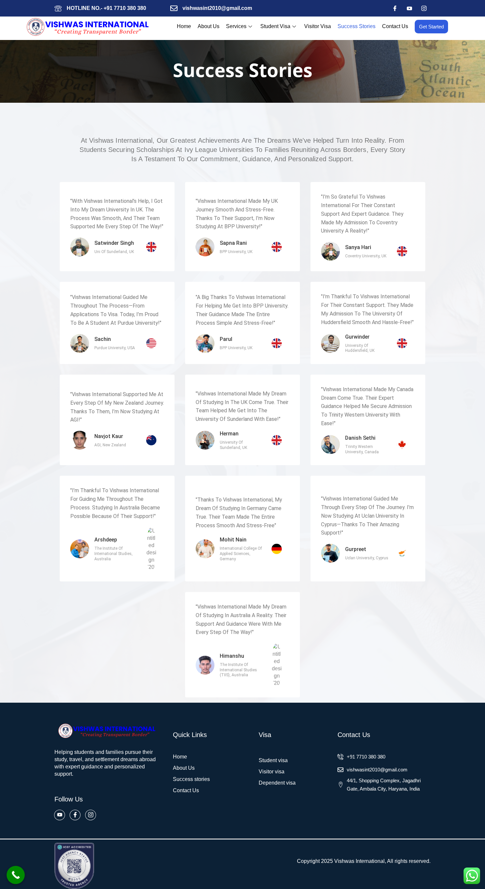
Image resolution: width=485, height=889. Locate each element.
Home (184, 26)
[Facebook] (395, 8)
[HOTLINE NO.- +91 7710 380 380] (58, 8)
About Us (208, 26)
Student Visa (275, 26)
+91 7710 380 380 (366, 756)
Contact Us (395, 26)
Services (236, 26)
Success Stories (356, 26)
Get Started (431, 26)
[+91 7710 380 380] (340, 757)
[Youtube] (409, 8)
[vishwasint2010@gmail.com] (174, 8)
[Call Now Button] (16, 875)
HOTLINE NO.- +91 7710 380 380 (106, 8)
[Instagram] (424, 8)
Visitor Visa (317, 26)
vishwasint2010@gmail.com (217, 8)
